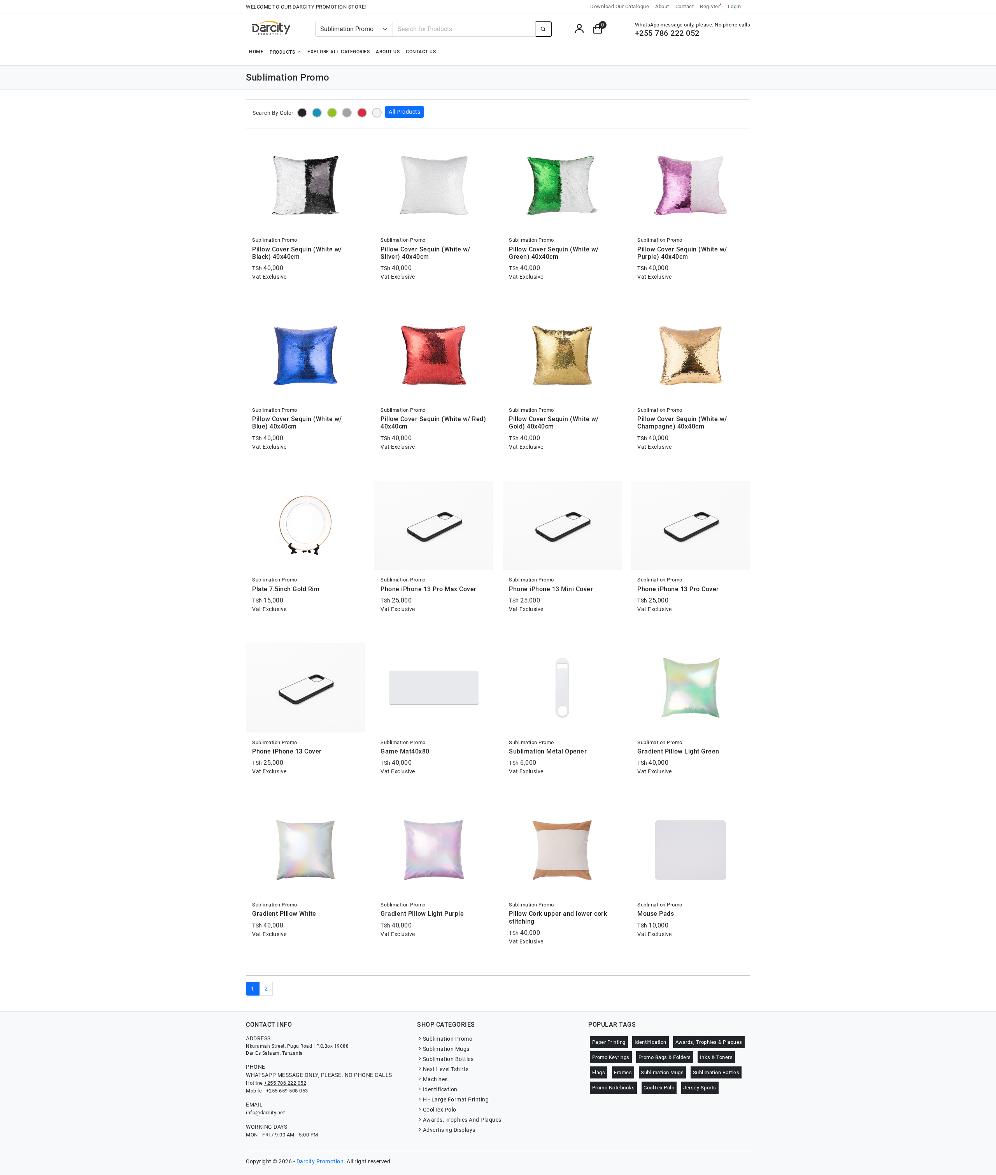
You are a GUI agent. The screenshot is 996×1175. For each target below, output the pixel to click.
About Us (388, 51)
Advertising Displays (449, 1130)
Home (256, 51)
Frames (623, 1072)
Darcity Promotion (320, 1161)
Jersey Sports (699, 1088)
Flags (598, 1072)
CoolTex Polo (439, 1110)
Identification (440, 1089)
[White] (377, 113)
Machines (435, 1079)
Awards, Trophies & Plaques (708, 1042)
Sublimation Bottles (448, 1059)
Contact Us (421, 51)
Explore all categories (338, 51)
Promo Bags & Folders (664, 1057)
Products (283, 52)
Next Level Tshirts (446, 1069)
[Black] (302, 113)
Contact (684, 6)
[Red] (362, 113)
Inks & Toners (716, 1057)
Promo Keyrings (611, 1057)
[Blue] (317, 113)
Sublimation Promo (447, 1039)
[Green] (332, 113)
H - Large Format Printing (456, 1099)
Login (734, 6)
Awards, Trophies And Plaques (462, 1120)
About (662, 6)
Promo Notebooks (613, 1088)
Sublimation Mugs (446, 1049)
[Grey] (347, 113)
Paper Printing (609, 1042)
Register (711, 6)
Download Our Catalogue (619, 6)
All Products (404, 112)
